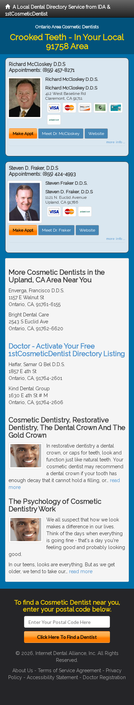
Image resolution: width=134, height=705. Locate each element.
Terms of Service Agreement (69, 670)
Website (96, 133)
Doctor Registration (104, 677)
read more (80, 571)
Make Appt (23, 133)
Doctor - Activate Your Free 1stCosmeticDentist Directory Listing (67, 350)
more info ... (115, 142)
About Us (22, 670)
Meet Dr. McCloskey (61, 133)
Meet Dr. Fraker (56, 230)
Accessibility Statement (52, 677)
